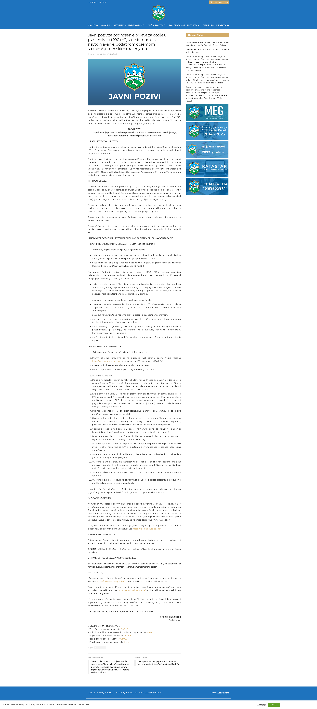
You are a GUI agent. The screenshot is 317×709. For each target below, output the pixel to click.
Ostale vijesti (106, 54)
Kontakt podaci (95, 693)
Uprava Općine (136, 25)
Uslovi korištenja (153, 693)
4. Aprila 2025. (93, 54)
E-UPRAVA (221, 25)
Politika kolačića (134, 693)
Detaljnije (261, 705)
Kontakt (102, 2)
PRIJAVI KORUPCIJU (220, 2)
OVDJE (124, 629)
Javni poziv (100, 648)
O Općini (105, 25)
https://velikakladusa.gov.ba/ (106, 361)
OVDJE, (123, 639)
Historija (92, 2)
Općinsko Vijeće (156, 25)
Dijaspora (208, 25)
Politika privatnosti (114, 693)
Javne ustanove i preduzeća (184, 25)
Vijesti (114, 54)
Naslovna (93, 25)
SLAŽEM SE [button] (274, 705)
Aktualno (119, 25)
